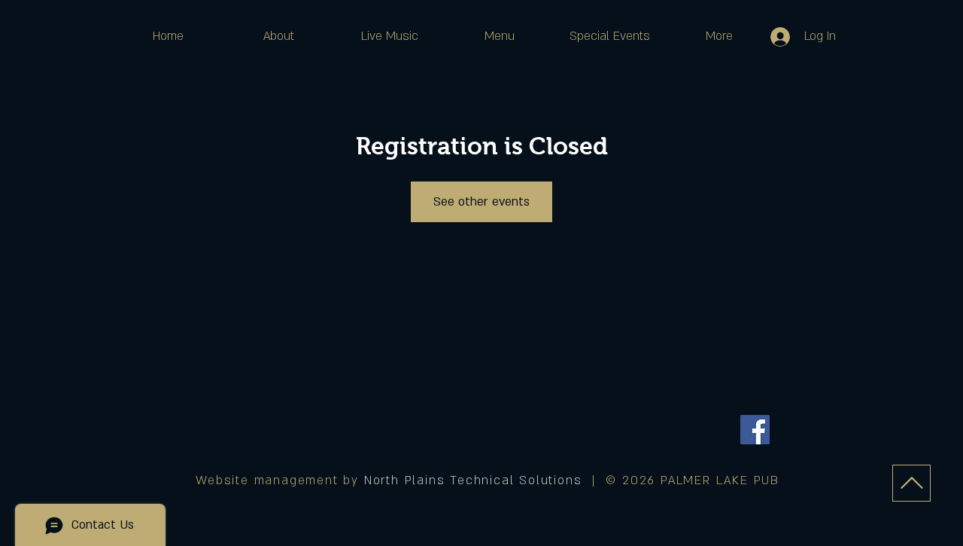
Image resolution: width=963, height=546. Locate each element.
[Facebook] (755, 429)
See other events (481, 202)
